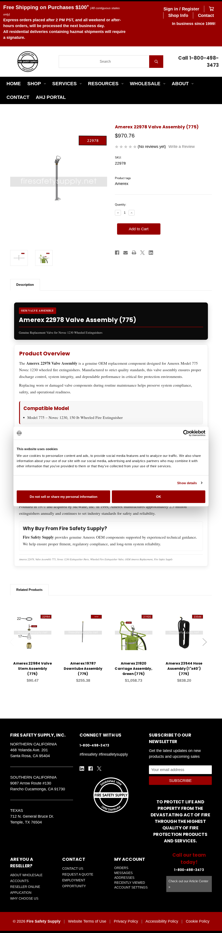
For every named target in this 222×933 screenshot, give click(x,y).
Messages (123, 873)
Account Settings (131, 887)
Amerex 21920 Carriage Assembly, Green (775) (133, 668)
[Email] (125, 253)
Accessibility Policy (161, 921)
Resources (103, 83)
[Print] (134, 253)
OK (158, 496)
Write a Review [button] (181, 146)
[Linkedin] (151, 253)
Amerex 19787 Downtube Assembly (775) (83, 668)
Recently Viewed (129, 882)
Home (14, 83)
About (180, 83)
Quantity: (120, 204)
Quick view (32, 627)
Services (64, 83)
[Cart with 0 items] (211, 9)
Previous (11, 642)
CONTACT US (72, 868)
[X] (142, 253)
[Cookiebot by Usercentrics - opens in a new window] (186, 433)
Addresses (124, 877)
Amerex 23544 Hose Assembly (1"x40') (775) (184, 668)
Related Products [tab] (29, 589)
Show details (187, 483)
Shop (34, 83)
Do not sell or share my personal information (63, 496)
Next (204, 642)
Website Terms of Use (87, 921)
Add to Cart (35, 639)
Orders (121, 868)
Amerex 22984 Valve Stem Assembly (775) (32, 668)
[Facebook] (117, 253)
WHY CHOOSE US (24, 898)
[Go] (156, 61)
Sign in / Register (181, 9)
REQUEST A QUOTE (77, 874)
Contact (206, 15)
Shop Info (178, 15)
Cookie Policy (197, 921)
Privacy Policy (126, 921)
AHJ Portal (51, 97)
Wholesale (145, 83)
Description (25, 284)
